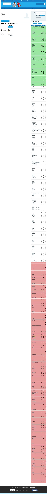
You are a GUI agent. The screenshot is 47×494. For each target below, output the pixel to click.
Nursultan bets (33, 320)
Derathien (33, 223)
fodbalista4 (33, 123)
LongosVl (33, 259)
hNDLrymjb (33, 137)
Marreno (33, 188)
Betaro (33, 175)
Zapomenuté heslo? (38, 17)
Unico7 (33, 183)
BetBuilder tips (33, 203)
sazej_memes (33, 27)
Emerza (33, 416)
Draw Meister (33, 59)
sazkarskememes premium (35, 34)
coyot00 (33, 194)
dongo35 (33, 247)
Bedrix (32, 234)
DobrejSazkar (33, 318)
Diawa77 (33, 187)
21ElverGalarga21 (34, 202)
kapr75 (33, 86)
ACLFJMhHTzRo (34, 122)
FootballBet (33, 463)
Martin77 (33, 474)
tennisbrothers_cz (34, 33)
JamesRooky (33, 253)
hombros (33, 154)
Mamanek (33, 377)
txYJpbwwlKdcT (34, 111)
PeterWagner (33, 233)
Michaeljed (33, 182)
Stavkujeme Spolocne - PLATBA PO (36, 325)
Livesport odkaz (10, 35)
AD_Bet (33, 334)
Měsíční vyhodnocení (24, 0)
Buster (32, 375)
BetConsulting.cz (34, 401)
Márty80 (33, 386)
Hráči (17, 487)
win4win (33, 131)
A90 (32, 229)
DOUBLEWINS (34, 436)
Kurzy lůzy (33, 429)
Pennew (33, 136)
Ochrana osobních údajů (32, 487)
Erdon (32, 142)
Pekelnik (33, 105)
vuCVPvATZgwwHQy (34, 144)
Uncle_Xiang (33, 279)
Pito (32, 184)
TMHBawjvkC (33, 138)
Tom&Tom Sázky (34, 297)
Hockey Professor (34, 356)
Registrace (38, 15)
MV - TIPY (33, 71)
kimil (32, 481)
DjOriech (33, 99)
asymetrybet (33, 112)
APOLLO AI (33, 32)
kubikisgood (33, 277)
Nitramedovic (33, 311)
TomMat (33, 169)
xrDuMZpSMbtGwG (34, 116)
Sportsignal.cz (33, 448)
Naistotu (33, 170)
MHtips (33, 349)
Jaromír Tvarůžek (34, 177)
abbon (32, 291)
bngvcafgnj (33, 176)
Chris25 (33, 337)
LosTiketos (33, 390)
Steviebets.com (34, 39)
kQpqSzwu (33, 143)
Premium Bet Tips (34, 289)
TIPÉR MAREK (34, 201)
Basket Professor (34, 354)
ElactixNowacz (34, 453)
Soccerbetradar (34, 293)
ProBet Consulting (34, 45)
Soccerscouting (34, 425)
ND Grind (33, 84)
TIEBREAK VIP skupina (35, 362)
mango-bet (33, 404)
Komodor (33, 51)
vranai (32, 214)
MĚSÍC (35, 23)
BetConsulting (33, 393)
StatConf (33, 58)
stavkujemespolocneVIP (35, 392)
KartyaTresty (33, 157)
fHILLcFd (33, 156)
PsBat (32, 73)
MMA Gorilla (33, 31)
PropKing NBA (33, 40)
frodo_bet (33, 387)
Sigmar (33, 412)
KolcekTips (33, 446)
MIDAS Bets (33, 382)
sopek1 (33, 110)
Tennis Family (33, 331)
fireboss (33, 195)
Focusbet (33, 313)
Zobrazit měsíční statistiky (5, 20)
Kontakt (42, 0)
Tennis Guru (33, 368)
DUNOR (33, 255)
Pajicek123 (33, 216)
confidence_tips (34, 394)
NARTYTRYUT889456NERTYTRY (36, 129)
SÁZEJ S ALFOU (34, 339)
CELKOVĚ (39, 23)
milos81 (33, 254)
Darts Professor (34, 283)
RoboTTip (33, 196)
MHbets (33, 347)
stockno (33, 221)
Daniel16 (33, 305)
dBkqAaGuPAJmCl (34, 155)
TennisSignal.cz (34, 427)
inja (32, 80)
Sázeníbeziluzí (34, 372)
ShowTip (33, 451)
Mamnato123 (33, 149)
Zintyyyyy (33, 97)
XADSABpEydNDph (34, 118)
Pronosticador (33, 373)
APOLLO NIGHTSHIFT (34, 72)
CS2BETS (33, 77)
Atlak (32, 98)
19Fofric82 (33, 93)
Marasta (33, 228)
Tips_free (33, 38)
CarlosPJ (33, 235)
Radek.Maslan (33, 215)
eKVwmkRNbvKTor (34, 124)
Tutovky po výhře (34, 409)
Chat (33, 0)
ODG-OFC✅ (33, 336)
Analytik (33, 220)
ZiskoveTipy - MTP (34, 265)
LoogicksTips (33, 64)
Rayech (33, 181)
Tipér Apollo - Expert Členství (35, 60)
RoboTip (33, 69)
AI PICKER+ (33, 222)
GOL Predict (33, 384)
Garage (33, 148)
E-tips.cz (33, 117)
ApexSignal (33, 252)
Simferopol (33, 57)
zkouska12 (33, 90)
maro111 (33, 345)
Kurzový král (33, 399)
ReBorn (33, 242)
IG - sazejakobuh (34, 342)
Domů (12, 487)
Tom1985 (33, 240)
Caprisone (33, 303)
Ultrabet (33, 438)
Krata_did (33, 104)
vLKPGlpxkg (33, 150)
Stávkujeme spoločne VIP (35, 261)
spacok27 (33, 241)
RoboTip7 (33, 443)
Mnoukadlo (33, 168)
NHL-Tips (33, 423)
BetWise (33, 44)
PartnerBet (33, 135)
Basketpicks (33, 421)
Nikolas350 (33, 125)
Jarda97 (33, 91)
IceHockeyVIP (33, 465)
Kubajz (33, 397)
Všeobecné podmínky (25, 487)
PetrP (32, 190)
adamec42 (33, 458)
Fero (32, 227)
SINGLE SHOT (34, 189)
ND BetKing (33, 449)
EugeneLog (33, 161)
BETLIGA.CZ (6, 0)
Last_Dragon (33, 260)
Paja (32, 468)
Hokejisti (33, 46)
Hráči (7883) (15, 0)
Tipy (15, 487)
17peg (32, 248)
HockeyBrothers (34, 200)
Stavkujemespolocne (34, 299)
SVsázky (33, 472)
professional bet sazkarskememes (36, 26)
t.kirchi (32, 47)
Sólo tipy (33, 274)
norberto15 (33, 92)
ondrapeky (33, 85)
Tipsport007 (33, 103)
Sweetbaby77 (33, 109)
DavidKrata (33, 366)
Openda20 (33, 236)
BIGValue (33, 370)
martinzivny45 (33, 171)
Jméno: (34, 12)
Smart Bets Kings (34, 478)
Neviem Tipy (33, 246)
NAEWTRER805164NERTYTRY (36, 130)
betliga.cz (33, 307)
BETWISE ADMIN (34, 275)
